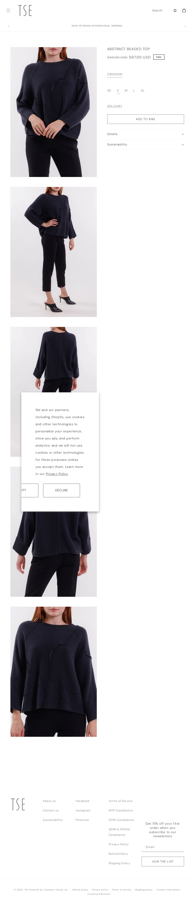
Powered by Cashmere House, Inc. (48, 889)
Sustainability (53, 820)
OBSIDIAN (114, 74)
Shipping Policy (120, 863)
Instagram (83, 810)
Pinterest (82, 820)
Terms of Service (121, 801)
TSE (26, 889)
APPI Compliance (121, 810)
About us (49, 801)
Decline (61, 490)
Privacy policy (100, 889)
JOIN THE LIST (162, 861)
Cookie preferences (99, 894)
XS (109, 91)
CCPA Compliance (121, 820)
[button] (8, 10)
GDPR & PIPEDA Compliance (119, 832)
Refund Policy (118, 854)
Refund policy (80, 889)
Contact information (168, 889)
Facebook (82, 801)
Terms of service (121, 889)
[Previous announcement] (8, 26)
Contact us (51, 810)
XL (143, 91)
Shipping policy (144, 889)
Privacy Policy (57, 474)
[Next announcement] (185, 26)
